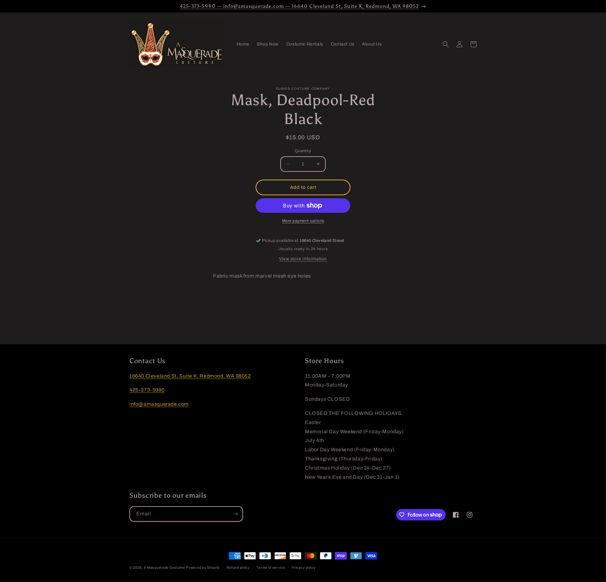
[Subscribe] (235, 514)
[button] (446, 44)
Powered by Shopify (203, 567)
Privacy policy (304, 567)
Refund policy (238, 567)
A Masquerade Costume (164, 567)
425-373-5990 (146, 390)
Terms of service (270, 567)
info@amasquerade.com (159, 404)
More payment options (303, 221)
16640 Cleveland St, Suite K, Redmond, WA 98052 (190, 376)
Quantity (303, 151)
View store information (303, 258)
